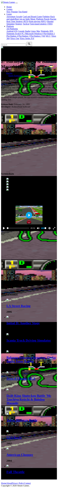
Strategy (18, 24)
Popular (14, 12)
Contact (27, 483)
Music (33, 19)
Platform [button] (10, 26)
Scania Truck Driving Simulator (28, 340)
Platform (39, 19)
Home (9, 7)
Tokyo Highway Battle (21, 420)
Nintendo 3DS (47, 31)
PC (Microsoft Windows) (32, 33)
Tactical (26, 24)
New (8, 12)
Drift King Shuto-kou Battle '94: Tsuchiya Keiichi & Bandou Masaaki (28, 399)
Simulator (10, 24)
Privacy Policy (18, 483)
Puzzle (47, 19)
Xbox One (14, 38)
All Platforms (12, 29)
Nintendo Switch (13, 33)
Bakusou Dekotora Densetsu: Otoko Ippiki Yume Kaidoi (31, 359)
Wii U (48, 36)
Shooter (50, 21)
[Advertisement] (29, 139)
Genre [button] (9, 14)
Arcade (19, 16)
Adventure (11, 16)
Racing (53, 19)
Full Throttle (15, 472)
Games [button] (9, 9)
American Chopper (19, 455)
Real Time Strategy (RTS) (17, 21)
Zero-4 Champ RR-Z (20, 378)
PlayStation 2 (36, 36)
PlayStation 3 (24, 36)
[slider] (18, 228)
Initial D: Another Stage (23, 323)
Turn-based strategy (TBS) (41, 24)
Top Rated (22, 12)
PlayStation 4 (12, 36)
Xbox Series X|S (27, 38)
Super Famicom (15, 75)
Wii (43, 36)
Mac (38, 31)
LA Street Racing (18, 306)
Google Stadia (24, 31)
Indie (27, 19)
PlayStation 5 (49, 33)
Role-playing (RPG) (37, 21)
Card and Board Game (32, 16)
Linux (33, 31)
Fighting (46, 16)
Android (10, 31)
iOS (16, 31)
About (9, 483)
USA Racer (14, 437)
